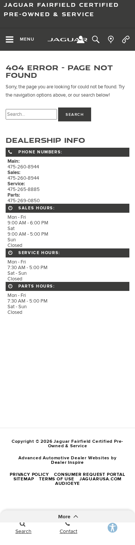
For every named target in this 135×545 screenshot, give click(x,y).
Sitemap (24, 479)
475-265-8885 (24, 189)
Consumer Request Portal (89, 474)
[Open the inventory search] (95, 39)
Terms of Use (56, 479)
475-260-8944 (23, 167)
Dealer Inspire (67, 462)
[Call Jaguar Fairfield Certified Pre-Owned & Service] (125, 39)
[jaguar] (67, 39)
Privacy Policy (29, 474)
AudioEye (67, 483)
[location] (111, 39)
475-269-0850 (24, 201)
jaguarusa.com (101, 479)
